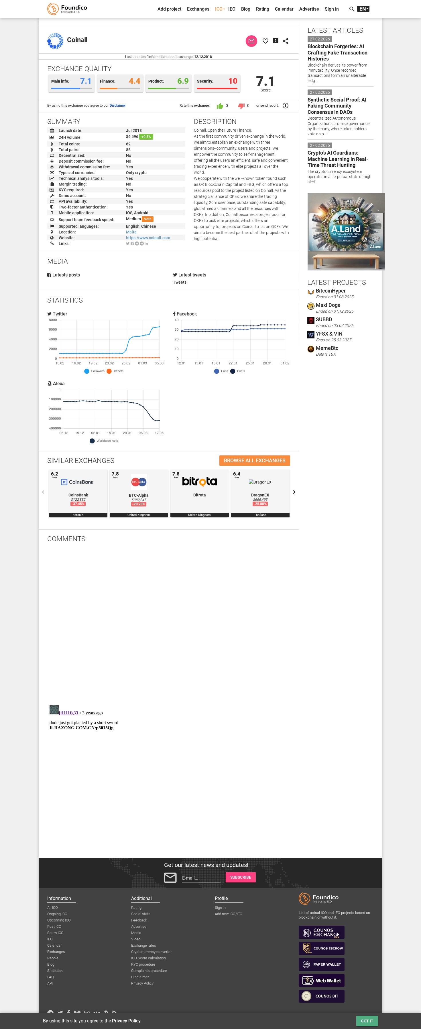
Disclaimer (118, 106)
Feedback (139, 920)
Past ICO (54, 926)
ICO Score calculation (148, 958)
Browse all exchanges (255, 460)
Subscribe (240, 877)
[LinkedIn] (146, 243)
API (50, 983)
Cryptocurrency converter (151, 952)
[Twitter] (128, 243)
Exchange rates (143, 945)
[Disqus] (168, 622)
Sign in (332, 9)
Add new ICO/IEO (228, 914)
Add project (169, 9)
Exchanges (198, 9)
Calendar (284, 9)
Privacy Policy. (126, 1021)
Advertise (309, 9)
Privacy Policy (142, 983)
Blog (245, 9)
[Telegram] (137, 243)
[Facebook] (132, 243)
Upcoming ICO (59, 920)
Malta (131, 232)
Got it (367, 1021)
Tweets (179, 282)
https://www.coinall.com (148, 237)
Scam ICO (55, 933)
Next (294, 492)
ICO (219, 9)
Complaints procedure (149, 970)
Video (135, 939)
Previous (43, 492)
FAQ (50, 977)
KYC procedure (143, 964)
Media (136, 933)
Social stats (140, 914)
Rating (262, 9)
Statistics (55, 970)
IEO (231, 9)
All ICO (52, 907)
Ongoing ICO (57, 914)
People (52, 958)
